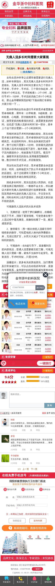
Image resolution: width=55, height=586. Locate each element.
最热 (53, 413)
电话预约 (48, 304)
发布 (49, 405)
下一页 (34, 469)
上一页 (25, 469)
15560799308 (42, 62)
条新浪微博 (10, 413)
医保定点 (45, 11)
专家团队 (9, 16)
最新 (44, 413)
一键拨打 (37, 569)
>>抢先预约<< (27, 72)
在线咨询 (24, 62)
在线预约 (45, 16)
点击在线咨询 (47, 51)
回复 (24, 430)
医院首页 (9, 11)
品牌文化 (27, 11)
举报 (38, 430)
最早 (49, 413)
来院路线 (27, 16)
